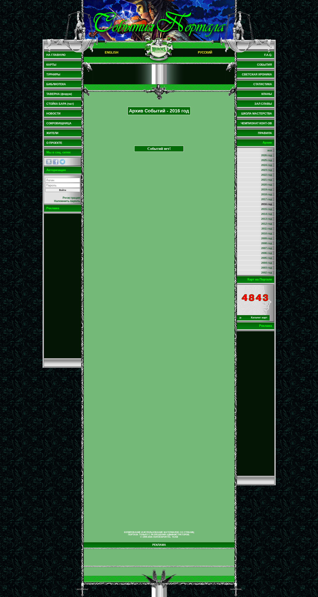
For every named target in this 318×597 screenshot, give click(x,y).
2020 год (266, 184)
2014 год (266, 213)
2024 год (266, 165)
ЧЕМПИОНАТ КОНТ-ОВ (256, 123)
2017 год (266, 199)
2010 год (266, 233)
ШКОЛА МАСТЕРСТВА (256, 113)
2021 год (266, 179)
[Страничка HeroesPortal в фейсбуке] (55, 162)
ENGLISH (111, 52)
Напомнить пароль (67, 201)
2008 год (266, 243)
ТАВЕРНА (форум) (59, 94)
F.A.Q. (268, 55)
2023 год (266, 170)
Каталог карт (259, 317)
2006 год (266, 253)
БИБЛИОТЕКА (56, 84)
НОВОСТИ (53, 113)
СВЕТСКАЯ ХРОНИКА (257, 74)
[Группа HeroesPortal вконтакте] (49, 162)
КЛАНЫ (266, 94)
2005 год (266, 257)
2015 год (266, 209)
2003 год (266, 267)
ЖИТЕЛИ (52, 133)
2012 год (266, 223)
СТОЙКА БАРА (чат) (60, 103)
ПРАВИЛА (265, 133)
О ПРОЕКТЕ (54, 143)
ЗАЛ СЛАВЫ (263, 103)
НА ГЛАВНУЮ (55, 55)
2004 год (266, 262)
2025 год (266, 160)
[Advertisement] (62, 286)
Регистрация (71, 197)
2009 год (266, 238)
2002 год (266, 272)
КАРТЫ (51, 64)
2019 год (266, 189)
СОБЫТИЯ (264, 64)
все (269, 150)
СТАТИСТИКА (262, 84)
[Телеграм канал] (62, 162)
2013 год (266, 218)
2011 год (266, 228)
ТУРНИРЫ (53, 74)
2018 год (266, 194)
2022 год (266, 174)
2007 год (266, 248)
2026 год (266, 155)
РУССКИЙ (205, 52)
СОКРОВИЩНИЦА (58, 123)
